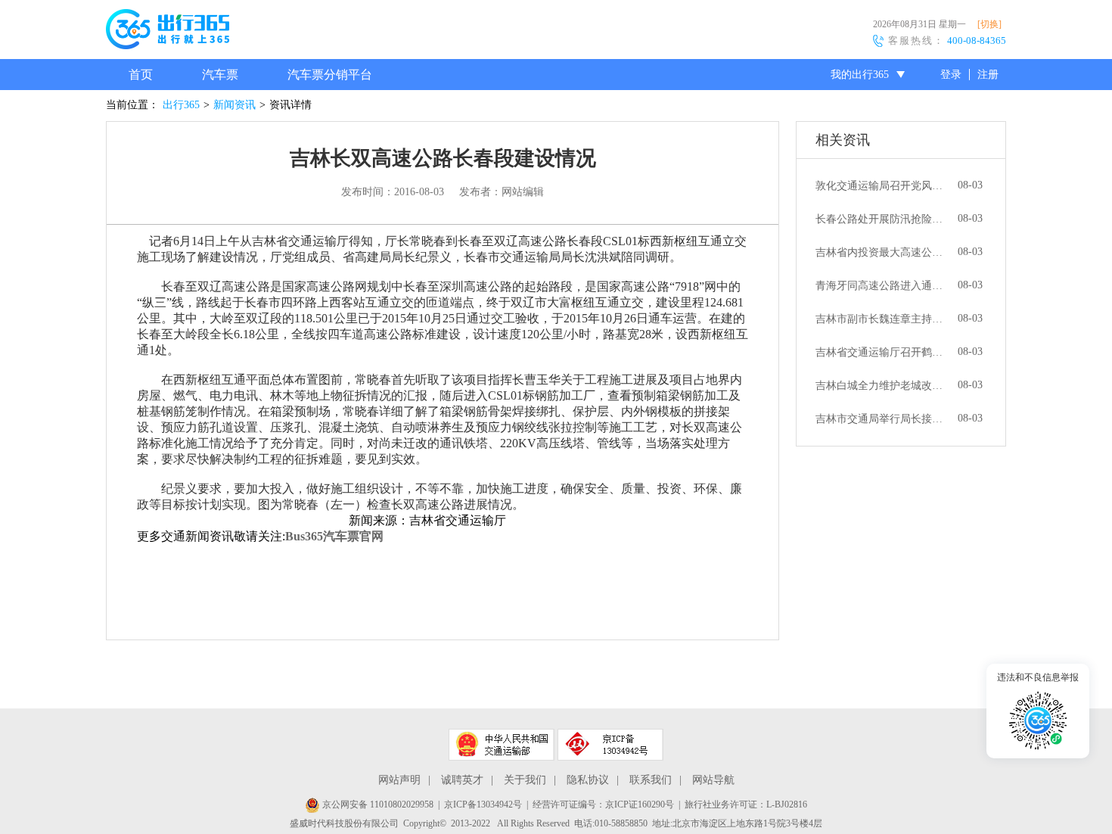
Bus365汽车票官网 (334, 536)
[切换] (989, 24)
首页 (141, 74)
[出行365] (167, 31)
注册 (988, 74)
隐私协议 (588, 780)
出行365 (181, 104)
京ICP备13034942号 (483, 804)
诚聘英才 (462, 780)
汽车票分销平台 (329, 74)
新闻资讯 (234, 104)
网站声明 (399, 780)
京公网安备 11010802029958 (376, 804)
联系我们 (650, 780)
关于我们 (525, 780)
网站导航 (713, 780)
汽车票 (220, 74)
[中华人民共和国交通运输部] (501, 745)
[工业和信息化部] (610, 745)
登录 (950, 74)
